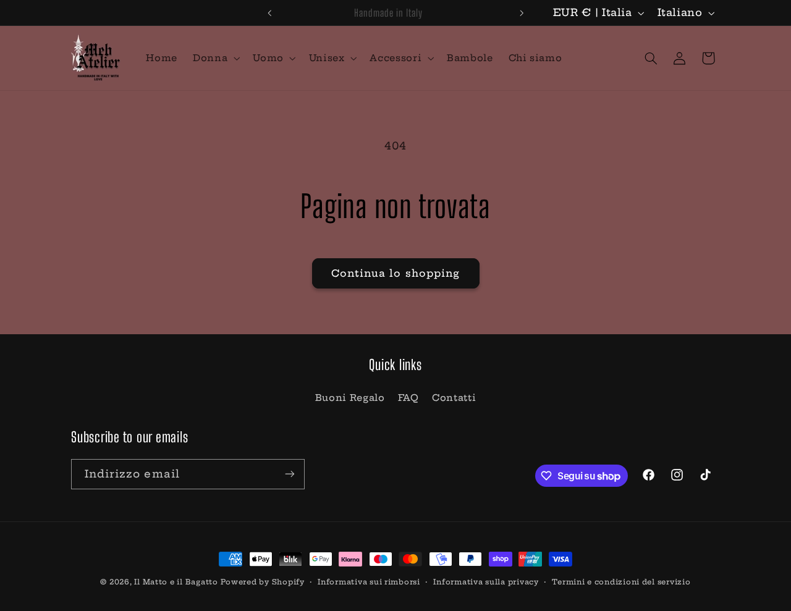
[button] (215, 58)
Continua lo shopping (395, 273)
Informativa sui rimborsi (369, 582)
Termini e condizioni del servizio (621, 582)
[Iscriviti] (290, 474)
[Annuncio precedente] (269, 13)
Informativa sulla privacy (485, 582)
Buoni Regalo (350, 397)
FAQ (408, 397)
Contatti (454, 397)
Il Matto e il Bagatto (176, 582)
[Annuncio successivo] (521, 13)
